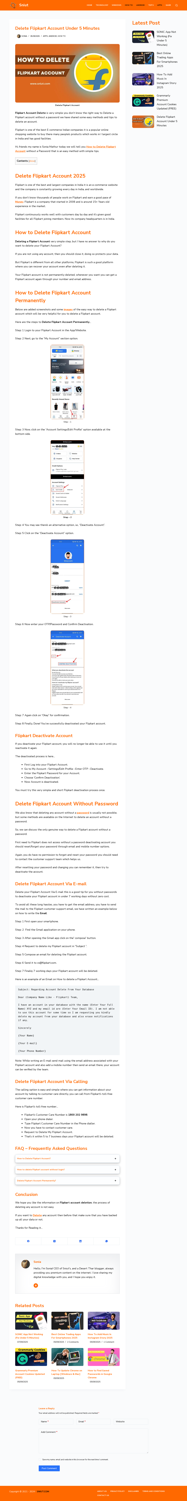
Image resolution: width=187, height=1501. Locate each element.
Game (168, 5)
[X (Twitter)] (54, 1241)
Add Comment (49, 1432)
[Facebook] (28, 1241)
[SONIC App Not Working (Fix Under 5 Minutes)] (31, 1321)
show (32, 160)
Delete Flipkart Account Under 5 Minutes (167, 121)
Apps (159, 5)
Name (45, 1421)
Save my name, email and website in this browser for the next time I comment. (75, 1459)
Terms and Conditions (153, 1491)
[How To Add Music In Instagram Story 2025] (104, 1321)
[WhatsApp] (107, 1241)
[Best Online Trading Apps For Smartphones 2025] (67, 1321)
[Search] (176, 5)
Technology (102, 5)
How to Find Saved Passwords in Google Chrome (100, 1374)
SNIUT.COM (43, 1491)
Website (120, 1421)
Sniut (23, 5)
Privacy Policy (117, 1491)
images (68, 309)
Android (140, 5)
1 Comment (109, 1342)
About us (102, 1491)
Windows (116, 5)
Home (89, 5)
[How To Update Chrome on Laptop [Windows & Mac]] (67, 1357)
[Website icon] (36, 1285)
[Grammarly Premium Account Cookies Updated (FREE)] (31, 1357)
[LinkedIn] (80, 1241)
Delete (37, 1215)
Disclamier (133, 1491)
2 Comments (73, 1342)
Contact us (103, 1495)
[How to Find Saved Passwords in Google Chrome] (104, 1357)
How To (129, 5)
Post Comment (49, 1468)
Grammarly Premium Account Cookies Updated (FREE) (30, 1374)
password (83, 812)
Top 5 (151, 5)
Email (82, 1421)
